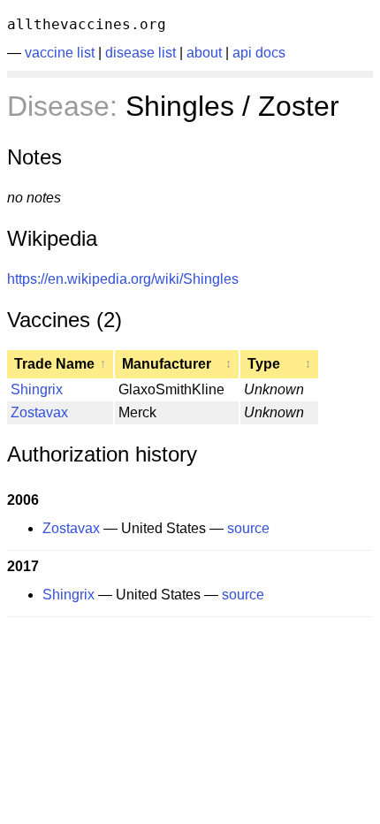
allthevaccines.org (86, 24)
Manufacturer (177, 363)
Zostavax (39, 412)
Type (279, 363)
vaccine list (60, 52)
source (248, 528)
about (204, 52)
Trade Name (60, 363)
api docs (258, 52)
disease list (140, 52)
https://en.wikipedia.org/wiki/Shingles (123, 278)
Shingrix (37, 389)
